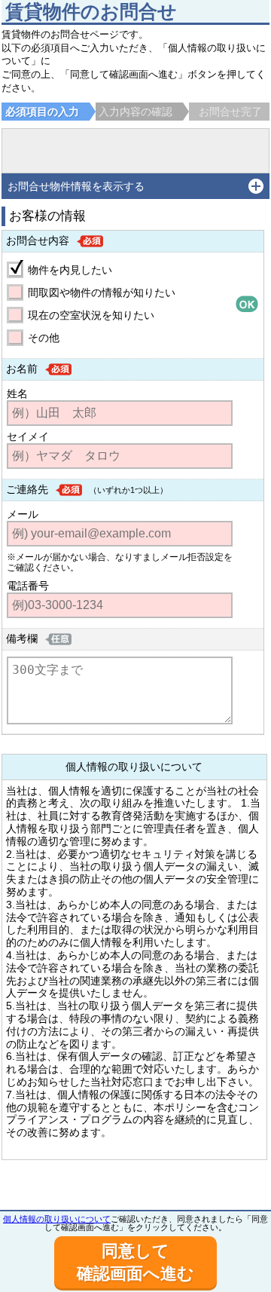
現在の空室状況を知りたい (91, 315)
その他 (43, 338)
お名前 (22, 369)
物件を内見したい (70, 270)
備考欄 (22, 638)
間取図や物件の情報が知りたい (101, 292)
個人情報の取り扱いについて (57, 1218)
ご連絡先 (27, 489)
